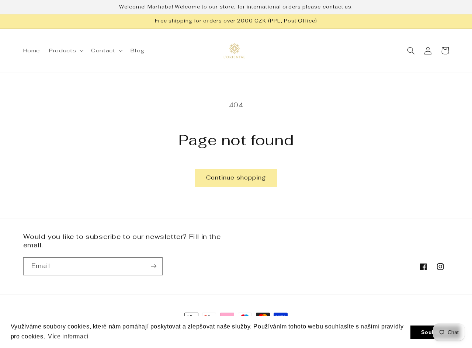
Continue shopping (236, 177)
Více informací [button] (68, 336)
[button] (66, 50)
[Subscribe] (153, 266)
